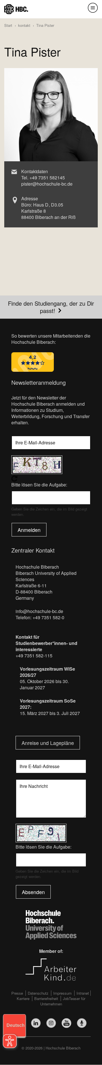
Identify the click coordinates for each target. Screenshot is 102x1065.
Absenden (33, 892)
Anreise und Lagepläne (48, 742)
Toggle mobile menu (93, 8)
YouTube (66, 1023)
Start (8, 25)
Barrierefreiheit (46, 998)
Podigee (82, 1023)
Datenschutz (38, 993)
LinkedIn (36, 1023)
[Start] (16, 8)
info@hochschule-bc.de (39, 611)
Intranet (82, 993)
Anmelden (29, 529)
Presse (17, 993)
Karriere (23, 998)
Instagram (51, 1023)
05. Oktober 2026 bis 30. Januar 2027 (44, 684)
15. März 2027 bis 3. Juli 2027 (50, 713)
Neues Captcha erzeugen (51, 478)
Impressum (62, 993)
